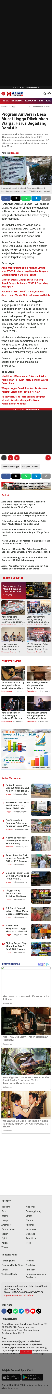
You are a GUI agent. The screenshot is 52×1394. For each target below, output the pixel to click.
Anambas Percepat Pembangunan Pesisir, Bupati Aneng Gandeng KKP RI (17, 840)
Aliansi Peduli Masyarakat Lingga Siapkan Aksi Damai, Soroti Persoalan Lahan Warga (24, 567)
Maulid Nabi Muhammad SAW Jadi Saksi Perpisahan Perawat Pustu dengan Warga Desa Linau (24, 380)
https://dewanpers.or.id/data (18, 1295)
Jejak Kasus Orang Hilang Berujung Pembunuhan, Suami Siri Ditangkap (37, 621)
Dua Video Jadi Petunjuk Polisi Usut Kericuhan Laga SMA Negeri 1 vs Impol (17, 823)
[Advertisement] (21, 43)
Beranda (5, 107)
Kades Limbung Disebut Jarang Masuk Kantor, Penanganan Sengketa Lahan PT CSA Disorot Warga (17, 788)
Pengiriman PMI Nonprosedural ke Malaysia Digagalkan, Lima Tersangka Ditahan (12, 622)
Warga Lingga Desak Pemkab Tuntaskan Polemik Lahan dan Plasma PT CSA (24, 390)
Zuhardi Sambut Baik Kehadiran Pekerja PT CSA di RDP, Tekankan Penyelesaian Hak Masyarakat (17, 858)
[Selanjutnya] (48, 457)
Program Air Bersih (30, 467)
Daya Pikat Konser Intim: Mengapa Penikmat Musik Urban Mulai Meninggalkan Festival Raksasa (12, 718)
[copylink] (46, 198)
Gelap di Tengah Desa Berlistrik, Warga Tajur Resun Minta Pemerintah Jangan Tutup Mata (17, 875)
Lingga (13, 107)
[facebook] (6, 198)
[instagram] (27, 1311)
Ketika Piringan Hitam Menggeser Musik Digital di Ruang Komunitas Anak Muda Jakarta (38, 688)
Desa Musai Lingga (11, 467)
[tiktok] (38, 1311)
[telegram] (36, 198)
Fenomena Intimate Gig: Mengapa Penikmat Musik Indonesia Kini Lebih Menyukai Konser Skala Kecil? (13, 688)
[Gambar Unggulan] (26, 170)
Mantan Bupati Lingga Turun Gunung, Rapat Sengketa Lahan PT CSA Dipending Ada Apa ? (24, 283)
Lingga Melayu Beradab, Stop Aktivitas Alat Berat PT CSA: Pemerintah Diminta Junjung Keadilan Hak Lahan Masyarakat (17, 893)
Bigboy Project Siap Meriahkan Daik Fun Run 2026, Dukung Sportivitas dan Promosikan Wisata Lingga (16, 946)
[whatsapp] (25, 198)
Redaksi (14, 153)
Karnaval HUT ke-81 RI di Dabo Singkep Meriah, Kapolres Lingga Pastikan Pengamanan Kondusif (23, 400)
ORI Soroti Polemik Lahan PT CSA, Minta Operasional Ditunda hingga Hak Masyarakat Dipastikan (18, 911)
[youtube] (32, 1311)
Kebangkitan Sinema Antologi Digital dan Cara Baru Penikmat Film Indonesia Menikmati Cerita (37, 718)
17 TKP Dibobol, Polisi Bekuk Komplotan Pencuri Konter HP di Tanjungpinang (37, 648)
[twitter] (16, 198)
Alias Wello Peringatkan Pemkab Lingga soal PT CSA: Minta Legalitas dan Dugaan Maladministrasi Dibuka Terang (24, 271)
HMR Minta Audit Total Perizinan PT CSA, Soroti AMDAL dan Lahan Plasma (17, 805)
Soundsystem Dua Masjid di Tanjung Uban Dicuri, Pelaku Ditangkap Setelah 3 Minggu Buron (13, 592)
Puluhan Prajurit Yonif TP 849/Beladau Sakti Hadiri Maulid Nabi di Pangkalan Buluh (25, 293)
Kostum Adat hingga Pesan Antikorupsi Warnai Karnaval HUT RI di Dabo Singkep (24, 558)
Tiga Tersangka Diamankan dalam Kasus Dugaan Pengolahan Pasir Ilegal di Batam (13, 649)
